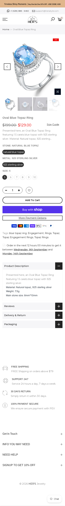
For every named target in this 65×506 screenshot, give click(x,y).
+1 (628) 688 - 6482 (19, 11)
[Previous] (7, 66)
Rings (48, 233)
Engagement (36, 233)
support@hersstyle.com (47, 11)
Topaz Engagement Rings (17, 237)
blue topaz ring (18, 233)
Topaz (56, 233)
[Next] (57, 66)
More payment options (32, 217)
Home (5, 29)
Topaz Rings (41, 237)
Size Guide (53, 124)
